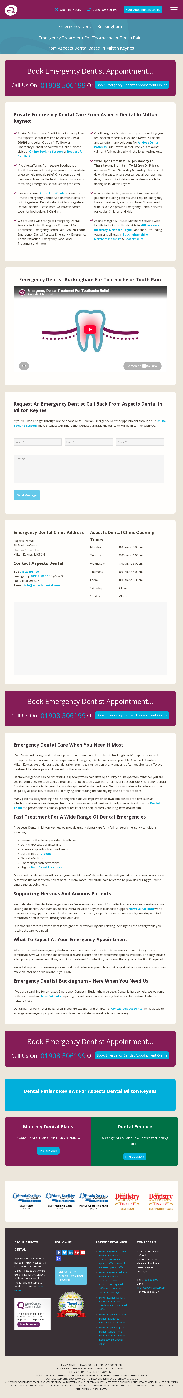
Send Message (27, 495)
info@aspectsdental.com (42, 585)
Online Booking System (46, 152)
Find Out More (48, 1151)
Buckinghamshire (135, 234)
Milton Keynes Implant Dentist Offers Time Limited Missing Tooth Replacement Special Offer (112, 1335)
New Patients (51, 996)
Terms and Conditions (110, 1365)
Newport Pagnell (121, 230)
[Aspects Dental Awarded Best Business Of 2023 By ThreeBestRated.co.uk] (71, 1304)
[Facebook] (58, 1252)
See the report (29, 1324)
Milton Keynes (150, 225)
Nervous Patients (141, 909)
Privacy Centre (68, 1365)
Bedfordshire (134, 239)
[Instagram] (58, 1258)
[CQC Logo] (29, 1308)
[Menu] (174, 9)
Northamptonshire (107, 239)
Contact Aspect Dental (127, 1009)
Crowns (46, 854)
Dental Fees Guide (52, 193)
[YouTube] (82, 1252)
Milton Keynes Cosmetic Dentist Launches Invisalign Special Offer (113, 1318)
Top (174, 1389)
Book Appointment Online (142, 10)
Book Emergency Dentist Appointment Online (132, 85)
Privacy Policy (87, 1365)
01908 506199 (63, 85)
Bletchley (101, 230)
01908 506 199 (105, 10)
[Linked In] (70, 1252)
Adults (60, 1138)
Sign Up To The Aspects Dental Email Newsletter (71, 1275)
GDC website (119, 1368)
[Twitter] (64, 1252)
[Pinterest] (76, 1252)
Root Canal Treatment (47, 867)
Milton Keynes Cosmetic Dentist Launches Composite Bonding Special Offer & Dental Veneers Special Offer (113, 1259)
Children (75, 1138)
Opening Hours (70, 10)
